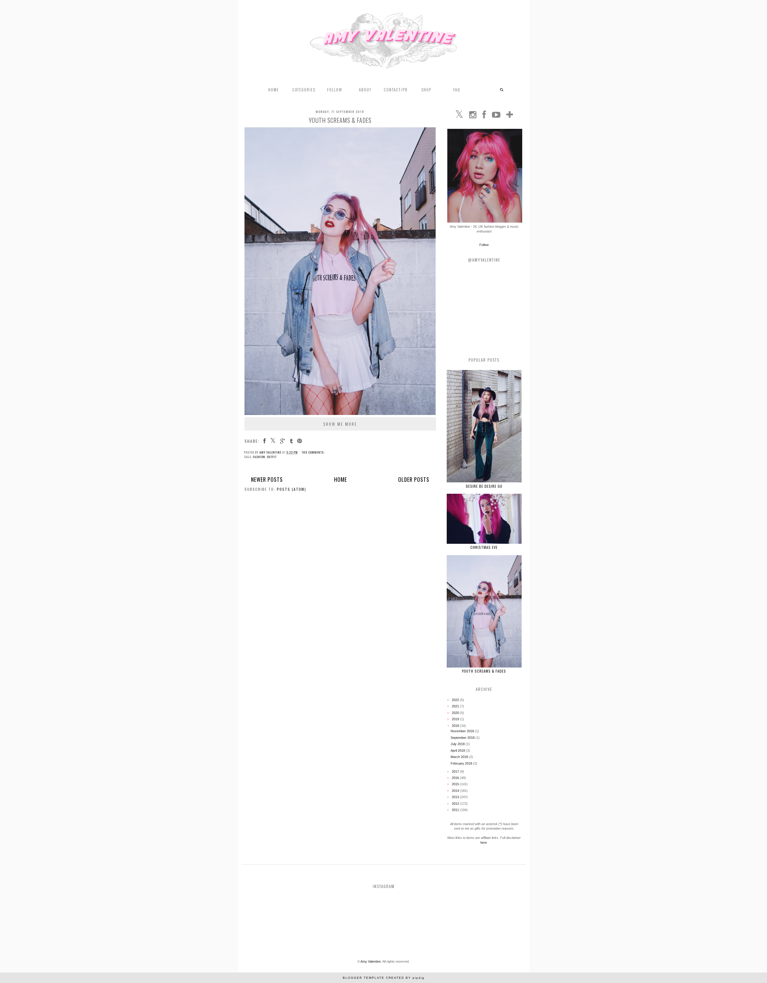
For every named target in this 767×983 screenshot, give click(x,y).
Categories (303, 90)
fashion (259, 456)
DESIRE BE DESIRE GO (484, 486)
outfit (272, 456)
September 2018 (463, 737)
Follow (484, 245)
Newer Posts (267, 479)
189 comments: (313, 452)
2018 (456, 725)
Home (273, 90)
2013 (456, 797)
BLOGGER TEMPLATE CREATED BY (384, 977)
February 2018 (462, 763)
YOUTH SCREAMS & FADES (340, 120)
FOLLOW (334, 90)
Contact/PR (396, 90)
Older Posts (413, 479)
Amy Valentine (370, 961)
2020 (456, 713)
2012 (456, 803)
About (365, 90)
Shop (426, 90)
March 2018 (460, 757)
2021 (456, 706)
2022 (456, 700)
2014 (456, 790)
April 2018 (458, 750)
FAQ (456, 90)
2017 (456, 771)
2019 (456, 719)
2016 (456, 778)
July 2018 (458, 744)
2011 (456, 810)
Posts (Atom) (291, 489)
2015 (456, 784)
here (483, 842)
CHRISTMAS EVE (484, 547)
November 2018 (463, 731)
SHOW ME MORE (340, 424)
